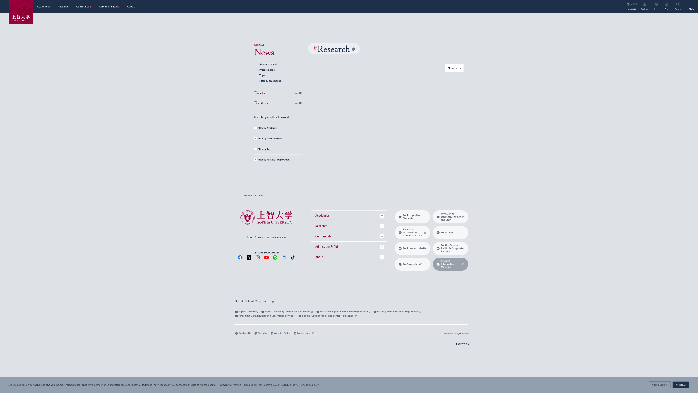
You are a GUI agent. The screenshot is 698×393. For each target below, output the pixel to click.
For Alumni (447, 232)
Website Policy (282, 333)
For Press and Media (414, 248)
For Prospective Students (412, 217)
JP (631, 4)
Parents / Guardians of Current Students (413, 232)
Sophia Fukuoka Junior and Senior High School (328, 315)
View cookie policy (308, 385)
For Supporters (411, 264)
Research (65, 6)
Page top (461, 344)
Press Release (267, 69)
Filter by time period (270, 80)
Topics (263, 75)
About (132, 6)
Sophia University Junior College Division (288, 311)
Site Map (262, 333)
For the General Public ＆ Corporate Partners (452, 248)
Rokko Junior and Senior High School (398, 311)
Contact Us (244, 333)
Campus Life (85, 6)
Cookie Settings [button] (659, 385)
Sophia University (248, 311)
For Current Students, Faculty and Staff (451, 216)
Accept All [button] (681, 385)
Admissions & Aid (111, 6)
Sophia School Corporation (253, 301)
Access (656, 9)
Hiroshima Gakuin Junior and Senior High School (265, 315)
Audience (644, 9)
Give (666, 9)
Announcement (268, 64)
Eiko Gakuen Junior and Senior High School (344, 311)
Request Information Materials (448, 264)
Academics (45, 6)
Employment (304, 333)
